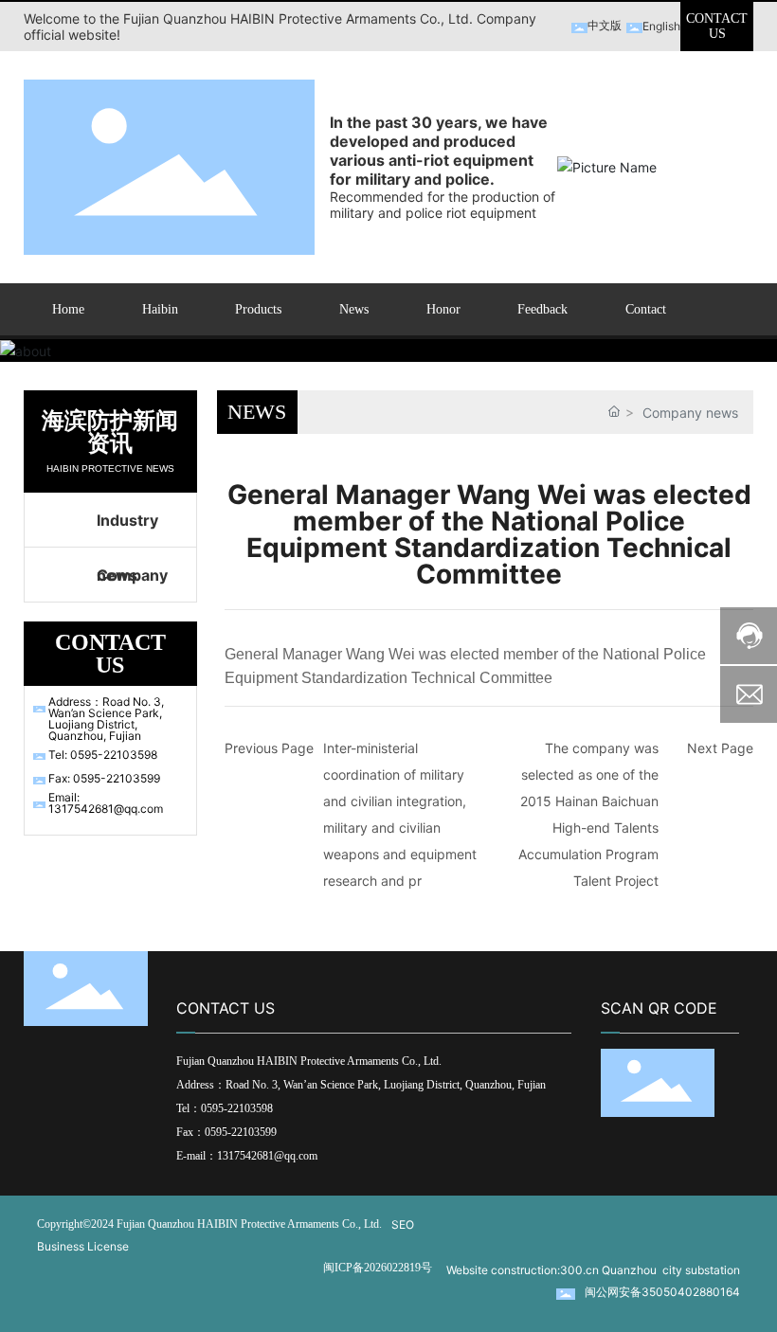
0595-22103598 (238, 1108)
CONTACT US (717, 26)
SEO (402, 1224)
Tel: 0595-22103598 (102, 754)
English (661, 26)
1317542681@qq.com (267, 1155)
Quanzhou (629, 1270)
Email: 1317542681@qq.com (105, 803)
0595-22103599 (241, 1132)
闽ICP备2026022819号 (377, 1267)
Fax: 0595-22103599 (104, 778)
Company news (132, 584)
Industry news (127, 529)
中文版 (604, 25)
